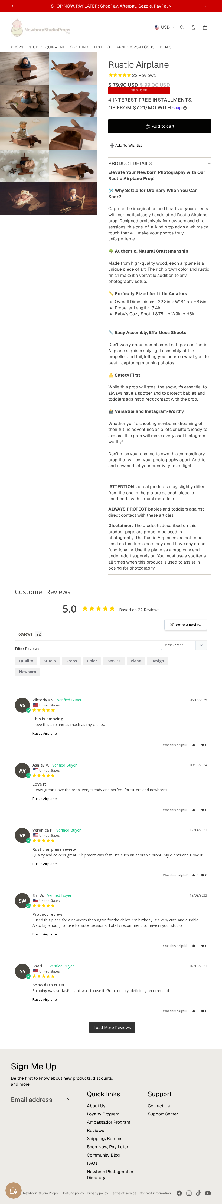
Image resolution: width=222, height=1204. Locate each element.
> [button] (112, 1027)
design (157, 660)
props (71, 660)
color (92, 660)
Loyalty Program (103, 1114)
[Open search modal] (182, 27)
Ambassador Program (108, 1122)
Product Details (130, 163)
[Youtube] (208, 1193)
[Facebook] (179, 1193)
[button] (195, 745)
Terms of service (123, 1193)
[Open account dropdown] (193, 27)
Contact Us (159, 1106)
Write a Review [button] (188, 624)
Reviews (95, 1130)
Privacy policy (97, 1193)
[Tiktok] (198, 1193)
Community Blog (103, 1155)
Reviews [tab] (25, 634)
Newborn (27, 671)
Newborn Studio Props (40, 1193)
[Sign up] (66, 1099)
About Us (96, 1106)
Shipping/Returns (104, 1138)
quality (26, 660)
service (113, 660)
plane (136, 660)
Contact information (155, 1193)
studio (50, 660)
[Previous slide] (13, 6)
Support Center (163, 1114)
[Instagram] (189, 1193)
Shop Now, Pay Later (107, 1147)
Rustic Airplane (44, 733)
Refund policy (73, 1193)
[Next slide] (205, 6)
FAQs (92, 1163)
